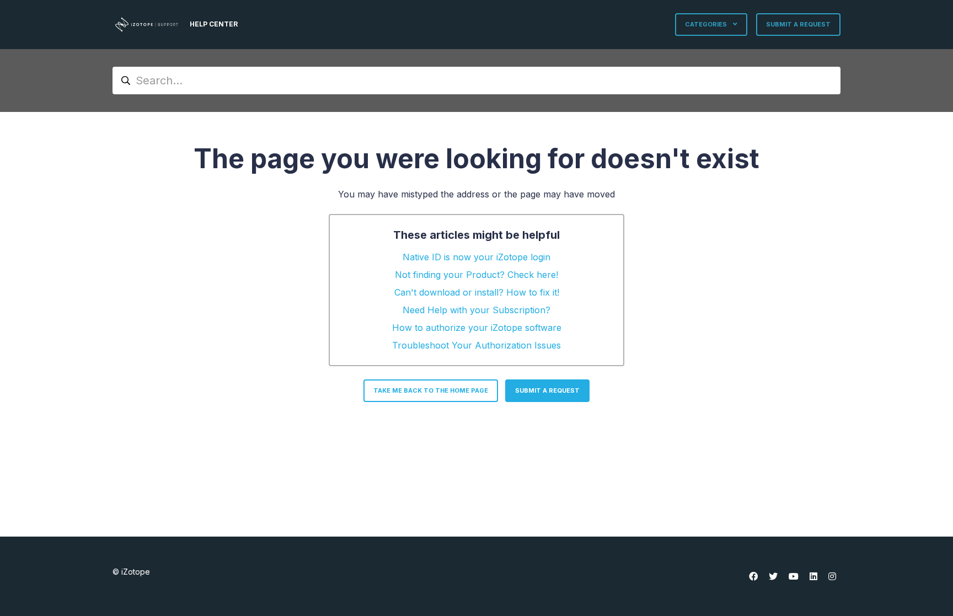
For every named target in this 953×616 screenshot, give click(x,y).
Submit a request (798, 24)
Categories (707, 24)
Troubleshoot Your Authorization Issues (476, 345)
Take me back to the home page (430, 390)
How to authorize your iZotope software (476, 327)
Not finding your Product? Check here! (476, 274)
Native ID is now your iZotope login (476, 257)
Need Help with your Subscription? (476, 309)
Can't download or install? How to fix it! (476, 292)
